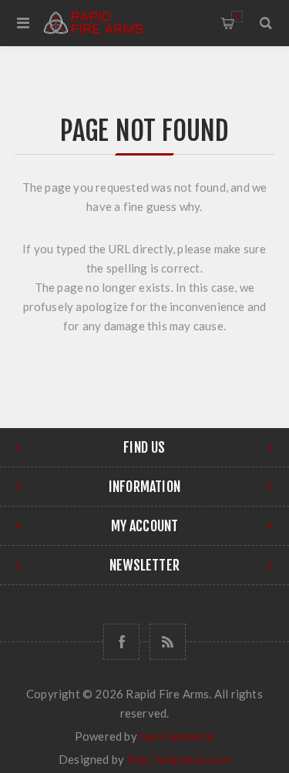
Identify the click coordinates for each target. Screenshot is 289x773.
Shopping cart (237, 16)
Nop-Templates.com (178, 759)
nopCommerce (176, 736)
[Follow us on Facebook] (121, 642)
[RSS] (168, 642)
